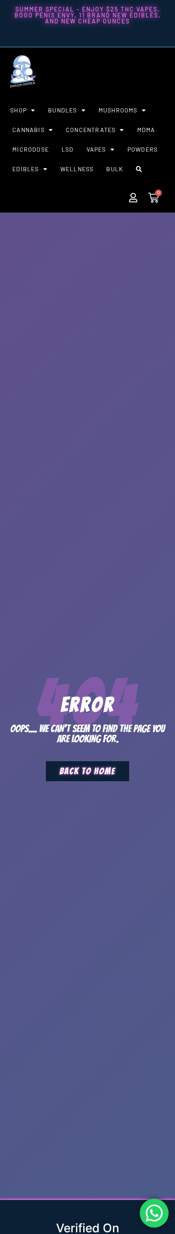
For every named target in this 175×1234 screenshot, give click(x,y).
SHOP (18, 110)
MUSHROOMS (118, 110)
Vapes (96, 149)
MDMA (146, 129)
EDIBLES (25, 169)
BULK (114, 169)
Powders (142, 149)
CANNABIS (28, 129)
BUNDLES (62, 110)
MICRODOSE (30, 149)
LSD (68, 149)
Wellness (77, 169)
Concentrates (91, 129)
